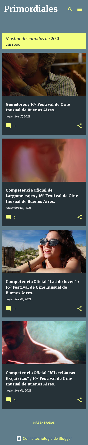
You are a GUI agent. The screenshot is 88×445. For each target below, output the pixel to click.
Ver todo (13, 44)
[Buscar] (70, 9)
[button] (79, 126)
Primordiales (31, 9)
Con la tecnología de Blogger (47, 438)
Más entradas (44, 422)
